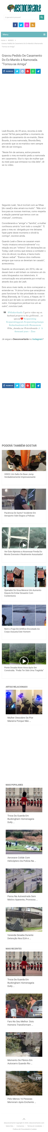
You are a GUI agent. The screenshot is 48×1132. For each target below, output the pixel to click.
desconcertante (9, 1123)
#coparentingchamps (34, 321)
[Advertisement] (24, 102)
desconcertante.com (36, 1123)
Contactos (20, 1126)
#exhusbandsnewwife (19, 325)
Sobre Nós (9, 1126)
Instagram (37, 339)
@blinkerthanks (15, 312)
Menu (5, 34)
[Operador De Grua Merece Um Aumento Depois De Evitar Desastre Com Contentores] (24, 576)
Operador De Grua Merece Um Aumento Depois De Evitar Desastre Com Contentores (22, 593)
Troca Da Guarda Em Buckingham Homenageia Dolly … (20, 819)
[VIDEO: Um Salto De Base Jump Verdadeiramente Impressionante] (24, 460)
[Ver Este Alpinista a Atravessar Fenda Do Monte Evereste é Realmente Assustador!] (24, 537)
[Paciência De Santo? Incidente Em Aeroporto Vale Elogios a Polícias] (24, 499)
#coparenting (30, 318)
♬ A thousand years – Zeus (29, 330)
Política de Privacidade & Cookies (25, 1129)
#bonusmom (35, 325)
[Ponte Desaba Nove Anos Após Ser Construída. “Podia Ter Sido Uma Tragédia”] (24, 653)
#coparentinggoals (15, 321)
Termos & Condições (34, 1126)
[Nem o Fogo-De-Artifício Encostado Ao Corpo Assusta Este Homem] (24, 615)
